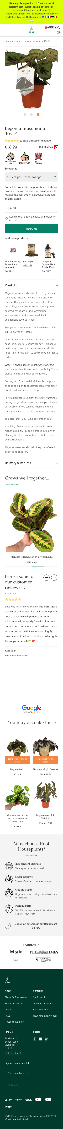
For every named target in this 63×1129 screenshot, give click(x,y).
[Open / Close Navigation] (6, 30)
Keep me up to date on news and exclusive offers (32, 218)
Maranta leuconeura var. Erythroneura (31, 556)
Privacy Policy (40, 1009)
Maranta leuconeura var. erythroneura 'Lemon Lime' (17, 818)
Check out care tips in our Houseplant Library (36, 925)
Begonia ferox (17, 769)
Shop (17, 40)
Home (8, 40)
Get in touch (39, 997)
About (8, 1009)
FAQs (7, 1015)
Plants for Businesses (16, 997)
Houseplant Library (15, 1021)
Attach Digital (21, 1119)
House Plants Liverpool (45, 1015)
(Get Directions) (13, 1053)
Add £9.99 (27, 265)
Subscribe (14, 1084)
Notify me (31, 228)
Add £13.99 (46, 271)
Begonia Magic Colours (45, 769)
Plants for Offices (13, 1003)
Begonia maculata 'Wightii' (45, 816)
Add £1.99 (9, 271)
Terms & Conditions (43, 1003)
